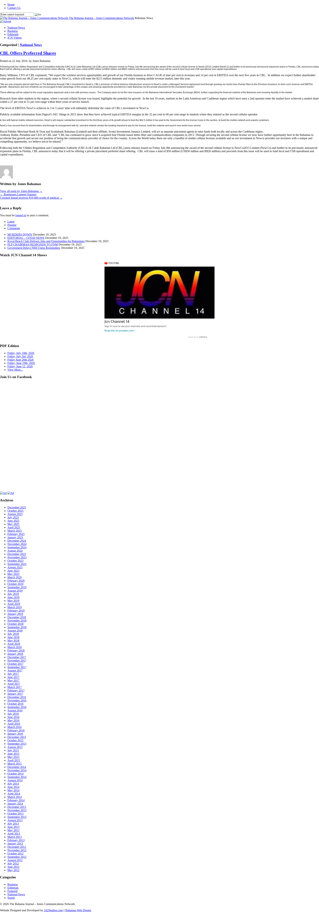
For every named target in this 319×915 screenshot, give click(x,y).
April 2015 (13, 760)
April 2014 (13, 793)
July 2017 (13, 673)
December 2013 (16, 807)
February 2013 (16, 840)
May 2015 (13, 757)
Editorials (12, 34)
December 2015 (16, 737)
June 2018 (13, 637)
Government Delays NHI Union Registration (34, 247)
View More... (15, 369)
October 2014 (15, 773)
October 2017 (15, 663)
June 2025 (13, 520)
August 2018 (15, 630)
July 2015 (13, 750)
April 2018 (13, 643)
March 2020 (14, 577)
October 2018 (15, 623)
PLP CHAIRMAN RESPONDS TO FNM (32, 244)
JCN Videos (14, 37)
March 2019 (14, 607)
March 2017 (14, 687)
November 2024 (16, 544)
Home (11, 4)
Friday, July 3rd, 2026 (20, 356)
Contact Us (13, 7)
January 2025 (15, 537)
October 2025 (15, 510)
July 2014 (13, 783)
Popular (11, 224)
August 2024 (15, 550)
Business (12, 31)
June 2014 (13, 787)
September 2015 (16, 743)
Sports (11, 897)
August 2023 (15, 567)
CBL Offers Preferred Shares (28, 53)
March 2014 (14, 797)
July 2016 (13, 713)
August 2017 (15, 670)
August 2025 (15, 514)
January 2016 (15, 733)
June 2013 (13, 826)
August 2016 (15, 710)
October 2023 (15, 560)
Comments (13, 228)
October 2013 (15, 813)
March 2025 (14, 530)
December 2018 (16, 617)
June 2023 (13, 570)
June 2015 (13, 753)
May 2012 (13, 870)
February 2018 (16, 650)
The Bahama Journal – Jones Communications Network (101, 18)
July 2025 (13, 517)
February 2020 (16, 580)
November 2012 (16, 850)
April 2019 (13, 604)
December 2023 (16, 554)
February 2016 (16, 730)
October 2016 (15, 703)
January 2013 (15, 843)
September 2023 (16, 564)
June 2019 (13, 597)
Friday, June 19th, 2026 (21, 363)
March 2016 (14, 727)
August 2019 (15, 590)
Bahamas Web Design (78, 910)
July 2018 (13, 633)
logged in (20, 215)
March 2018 (14, 647)
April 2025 (13, 527)
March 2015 (14, 763)
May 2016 (13, 720)
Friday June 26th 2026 (20, 359)
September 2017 (16, 667)
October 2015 (15, 740)
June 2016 (13, 717)
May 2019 (13, 600)
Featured (12, 891)
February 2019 (16, 610)
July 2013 (13, 823)
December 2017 (16, 657)
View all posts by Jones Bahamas (21, 191)
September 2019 (16, 587)
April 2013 (13, 833)
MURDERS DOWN (19, 234)
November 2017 (16, 660)
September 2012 (16, 856)
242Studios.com (53, 910)
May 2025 (13, 524)
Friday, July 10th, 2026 (20, 353)
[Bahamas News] (34, 18)
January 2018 (15, 653)
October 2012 (15, 853)
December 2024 (16, 540)
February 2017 (16, 690)
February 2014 (16, 800)
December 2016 (16, 697)
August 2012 (15, 860)
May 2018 (13, 640)
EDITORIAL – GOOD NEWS (25, 237)
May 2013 (13, 830)
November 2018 (16, 620)
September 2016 (16, 707)
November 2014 (16, 770)
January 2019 (15, 613)
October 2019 (15, 584)
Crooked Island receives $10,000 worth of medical (31, 197)
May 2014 (13, 790)
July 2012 (13, 863)
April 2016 (13, 723)
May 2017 (13, 680)
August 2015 (15, 747)
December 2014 (16, 767)
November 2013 (16, 810)
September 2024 (16, 547)
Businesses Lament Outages (18, 194)
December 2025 (16, 507)
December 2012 (16, 846)
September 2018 (16, 627)
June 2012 (13, 866)
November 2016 (16, 700)
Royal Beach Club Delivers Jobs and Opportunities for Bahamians (46, 241)
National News (16, 27)
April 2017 (13, 683)
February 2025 (16, 534)
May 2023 (13, 574)
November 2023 (16, 557)
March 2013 (14, 836)
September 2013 (16, 816)
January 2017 (15, 693)
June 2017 (13, 677)
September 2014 (16, 777)
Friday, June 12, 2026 (20, 366)
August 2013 (15, 820)
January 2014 (15, 803)
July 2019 (13, 594)
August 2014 (15, 780)
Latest (10, 221)
